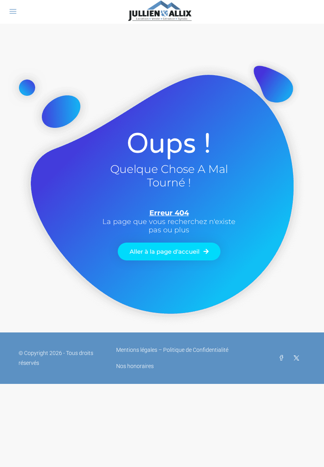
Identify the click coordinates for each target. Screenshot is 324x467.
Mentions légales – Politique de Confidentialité (172, 350)
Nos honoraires (135, 366)
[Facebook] (283, 358)
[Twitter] (298, 358)
